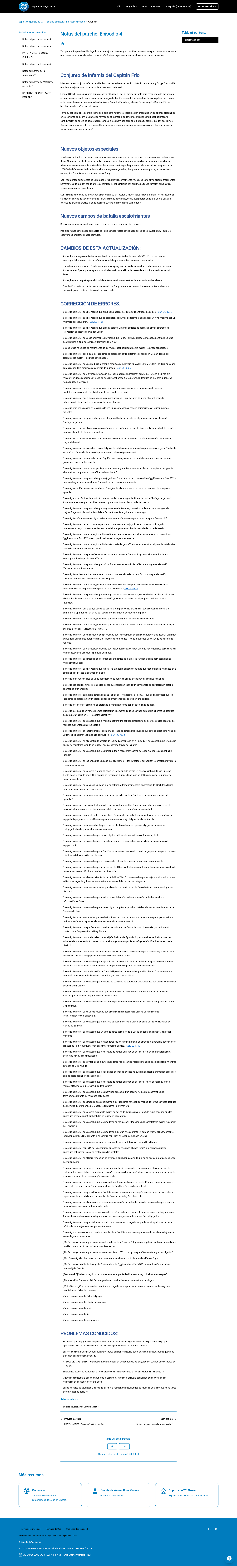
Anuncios (93, 21)
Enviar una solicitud (207, 6)
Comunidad (155, 6)
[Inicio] (24, 6)
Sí (112, 1446)
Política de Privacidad (30, 1529)
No (124, 1446)
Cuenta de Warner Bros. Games (119, 1490)
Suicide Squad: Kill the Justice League (66, 21)
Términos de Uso (53, 1529)
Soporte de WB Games (183, 1490)
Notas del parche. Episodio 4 (36, 64)
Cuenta (144, 6)
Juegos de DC (131, 6)
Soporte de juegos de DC (31, 21)
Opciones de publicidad (77, 1529)
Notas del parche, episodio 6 (36, 46)
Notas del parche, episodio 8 (36, 39)
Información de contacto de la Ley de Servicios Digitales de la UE (48, 1536)
